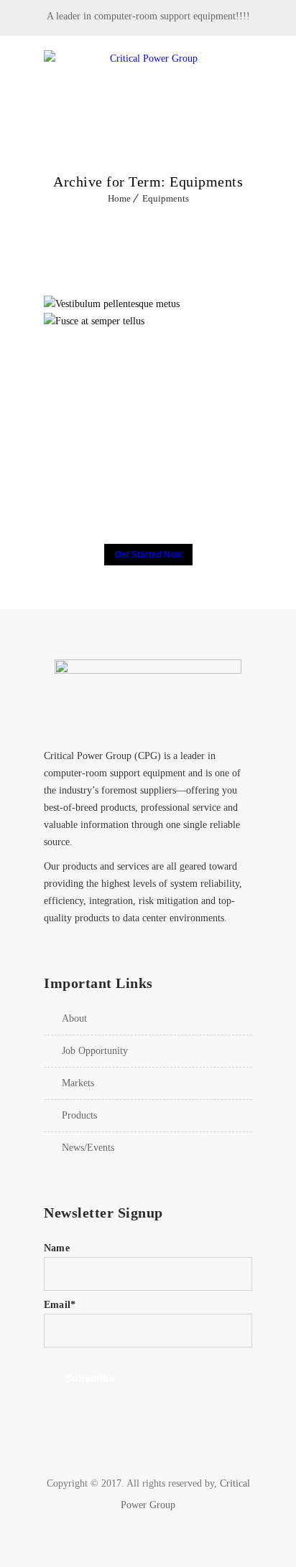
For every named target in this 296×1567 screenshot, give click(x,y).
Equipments (165, 198)
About (74, 1018)
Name (57, 1248)
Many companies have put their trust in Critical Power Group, (148, 488)
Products (79, 1115)
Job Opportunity (95, 1050)
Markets (78, 1083)
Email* (59, 1304)
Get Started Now (148, 555)
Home (119, 198)
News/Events (88, 1147)
